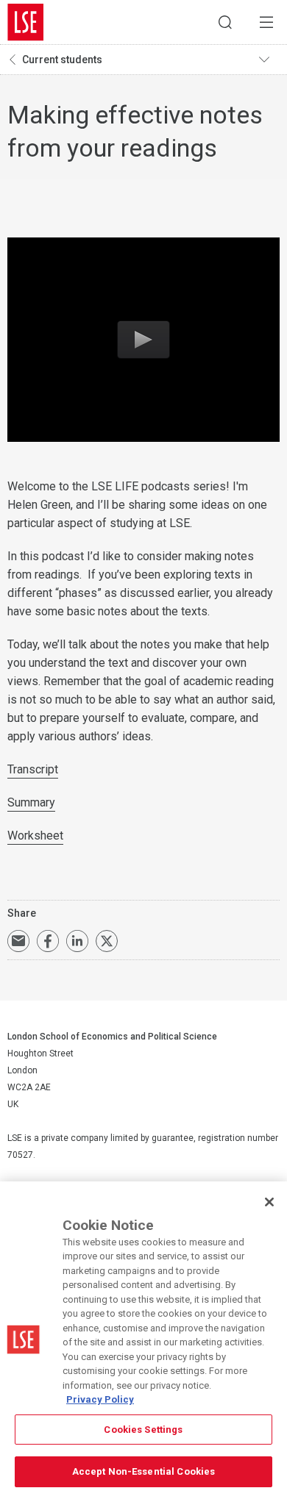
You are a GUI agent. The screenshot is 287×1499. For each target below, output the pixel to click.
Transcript (32, 769)
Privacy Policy (100, 1399)
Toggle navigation (269, 59)
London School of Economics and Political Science (25, 22)
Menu (266, 22)
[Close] (269, 1202)
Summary (31, 802)
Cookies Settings (143, 1429)
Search (225, 22)
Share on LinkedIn (77, 941)
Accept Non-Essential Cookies (144, 1471)
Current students (62, 59)
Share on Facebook (48, 941)
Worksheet (35, 835)
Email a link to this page (18, 941)
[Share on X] (107, 941)
